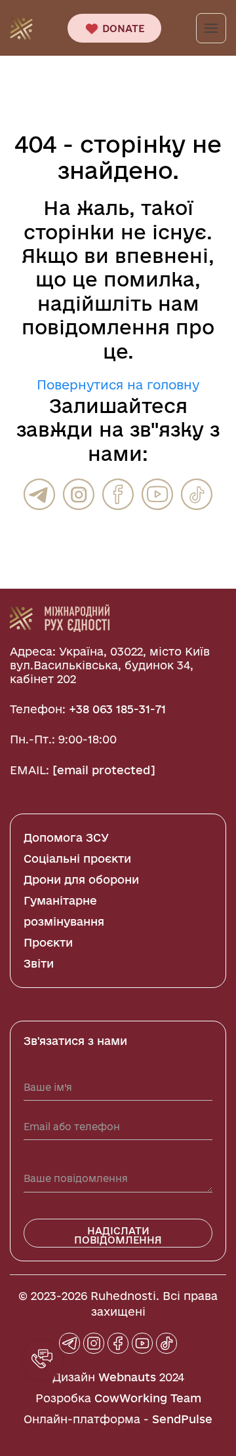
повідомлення (96, 327)
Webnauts (127, 1377)
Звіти (39, 963)
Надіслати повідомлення (118, 1235)
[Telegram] (39, 494)
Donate (122, 28)
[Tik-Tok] (196, 494)
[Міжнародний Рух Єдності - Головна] (21, 27)
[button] (42, 1360)
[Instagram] (78, 494)
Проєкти (48, 942)
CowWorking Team (147, 1398)
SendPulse (182, 1419)
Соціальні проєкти (77, 858)
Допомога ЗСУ (66, 837)
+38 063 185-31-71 (117, 709)
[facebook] (118, 494)
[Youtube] (157, 494)
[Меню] (211, 28)
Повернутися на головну (118, 385)
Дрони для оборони (81, 879)
